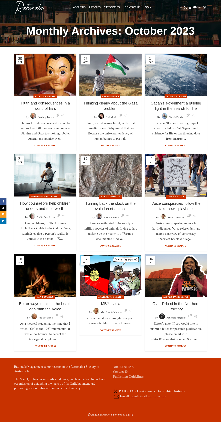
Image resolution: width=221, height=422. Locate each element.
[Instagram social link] (190, 7)
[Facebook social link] (181, 7)
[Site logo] (29, 7)
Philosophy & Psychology (45, 196)
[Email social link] (3, 214)
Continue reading (45, 145)
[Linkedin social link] (200, 7)
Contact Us (120, 371)
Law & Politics (110, 96)
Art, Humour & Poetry (110, 296)
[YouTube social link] (195, 7)
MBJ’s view (110, 303)
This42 (129, 414)
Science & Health (176, 96)
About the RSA (123, 366)
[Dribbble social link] (204, 7)
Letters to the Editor (175, 296)
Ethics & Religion (45, 96)
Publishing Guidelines (128, 376)
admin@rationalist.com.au (148, 396)
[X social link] (185, 7)
